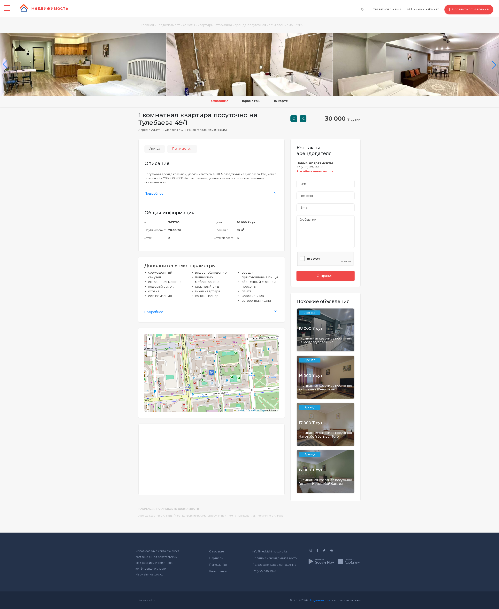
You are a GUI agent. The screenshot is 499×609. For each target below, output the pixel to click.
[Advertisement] (211, 457)
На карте (280, 101)
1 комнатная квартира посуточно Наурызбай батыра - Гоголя (325, 434)
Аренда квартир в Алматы (155, 515)
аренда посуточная (250, 25)
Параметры (250, 101)
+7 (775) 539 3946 (264, 571)
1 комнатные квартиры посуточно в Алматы (255, 515)
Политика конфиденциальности (274, 558)
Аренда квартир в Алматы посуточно (200, 515)
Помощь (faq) (218, 564)
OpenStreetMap (256, 410)
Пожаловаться (182, 148)
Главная (147, 25)
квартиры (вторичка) (214, 25)
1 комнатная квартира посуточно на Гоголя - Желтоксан (325, 387)
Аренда (154, 148)
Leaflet (240, 410)
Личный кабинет (424, 9)
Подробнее (153, 193)
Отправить (325, 276)
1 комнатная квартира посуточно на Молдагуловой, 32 (325, 340)
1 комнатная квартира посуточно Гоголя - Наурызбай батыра (325, 482)
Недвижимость (319, 600)
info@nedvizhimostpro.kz (269, 551)
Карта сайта (146, 600)
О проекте (216, 551)
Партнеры (216, 558)
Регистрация (218, 571)
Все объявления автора (314, 171)
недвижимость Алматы (176, 25)
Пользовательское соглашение (274, 564)
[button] (211, 373)
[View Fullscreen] (149, 353)
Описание (219, 101)
